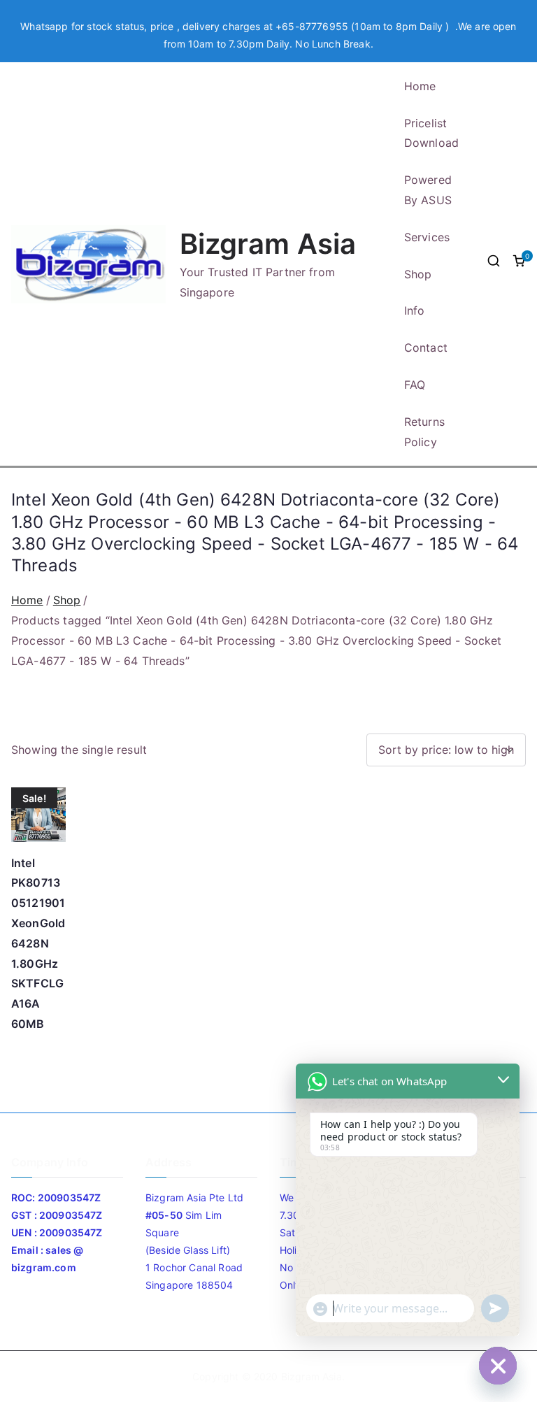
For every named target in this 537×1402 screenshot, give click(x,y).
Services (427, 237)
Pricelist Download (431, 133)
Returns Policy (424, 432)
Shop (418, 274)
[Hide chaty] (498, 1366)
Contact (426, 348)
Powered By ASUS (428, 190)
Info (414, 310)
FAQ (414, 385)
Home (420, 86)
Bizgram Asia (268, 244)
